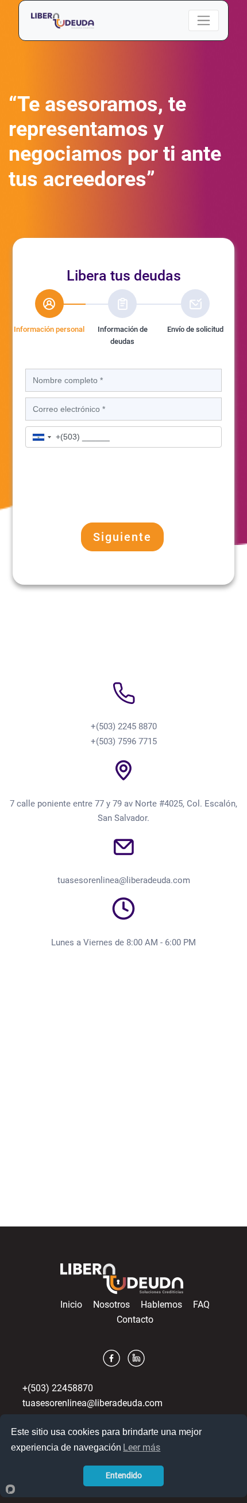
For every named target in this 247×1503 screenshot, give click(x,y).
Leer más (141, 1447)
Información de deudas (123, 335)
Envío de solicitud (195, 329)
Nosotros (111, 1304)
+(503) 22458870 (57, 1388)
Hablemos (161, 1304)
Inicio (71, 1304)
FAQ (201, 1304)
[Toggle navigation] (203, 20)
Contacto (135, 1319)
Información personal (48, 329)
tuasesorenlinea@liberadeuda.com (123, 880)
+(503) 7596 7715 (124, 741)
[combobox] (42, 437)
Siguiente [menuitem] (122, 537)
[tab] (49, 312)
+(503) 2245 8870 (124, 726)
